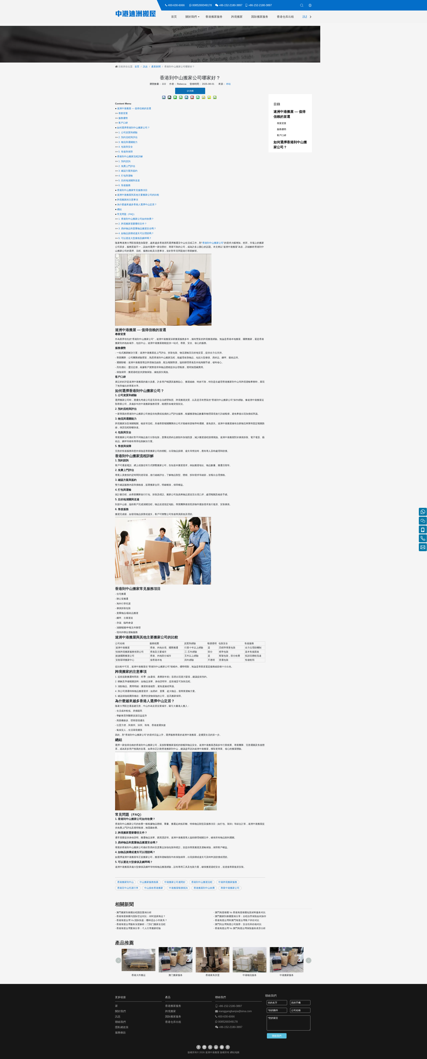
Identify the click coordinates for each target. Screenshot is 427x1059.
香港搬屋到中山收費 (204, 888)
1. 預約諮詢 (124, 161)
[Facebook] (198, 1047)
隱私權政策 (121, 1027)
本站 (228, 84)
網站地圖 (234, 1052)
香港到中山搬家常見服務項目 (132, 190)
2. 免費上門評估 (126, 166)
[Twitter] (210, 1047)
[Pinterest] (228, 1047)
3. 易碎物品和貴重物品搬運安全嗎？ (137, 228)
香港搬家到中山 (125, 882)
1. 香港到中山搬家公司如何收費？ (136, 218)
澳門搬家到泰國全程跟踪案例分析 (133, 912)
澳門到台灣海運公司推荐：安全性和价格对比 (238, 924)
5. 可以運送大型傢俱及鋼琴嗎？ (134, 238)
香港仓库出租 (285, 16)
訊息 (305, 16)
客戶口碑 (123, 122)
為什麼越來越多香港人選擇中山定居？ (137, 204)
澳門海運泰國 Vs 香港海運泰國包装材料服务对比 (240, 912)
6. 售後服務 (124, 185)
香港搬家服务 (214, 16)
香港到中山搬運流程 (201, 882)
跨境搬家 (237, 16)
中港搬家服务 (251, 975)
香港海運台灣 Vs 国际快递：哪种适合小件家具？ (141, 920)
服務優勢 (123, 118)
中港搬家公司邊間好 (174, 882)
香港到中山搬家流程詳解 (130, 156)
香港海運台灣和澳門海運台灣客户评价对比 (237, 920)
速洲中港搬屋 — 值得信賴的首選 (134, 108)
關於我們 (191, 16)
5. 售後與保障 (125, 151)
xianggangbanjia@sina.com (235, 1011)
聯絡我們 (120, 1021)
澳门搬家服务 (139, 975)
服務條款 (120, 1032)
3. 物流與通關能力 (127, 142)
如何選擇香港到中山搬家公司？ (133, 127)
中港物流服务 (213, 975)
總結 (119, 209)
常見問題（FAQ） (126, 214)
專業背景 (123, 113)
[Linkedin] (204, 1047)
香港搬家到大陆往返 (287, 975)
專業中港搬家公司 (230, 888)
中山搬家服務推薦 (149, 882)
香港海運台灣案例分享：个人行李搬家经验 (138, 928)
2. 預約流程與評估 (127, 137)
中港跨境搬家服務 (227, 882)
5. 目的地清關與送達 (129, 180)
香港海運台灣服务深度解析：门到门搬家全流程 (140, 924)
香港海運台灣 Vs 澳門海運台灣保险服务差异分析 (240, 928)
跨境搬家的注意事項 (127, 199)
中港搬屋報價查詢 (178, 888)
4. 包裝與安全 (125, 146)
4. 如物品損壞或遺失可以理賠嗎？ (136, 233)
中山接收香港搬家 (153, 888)
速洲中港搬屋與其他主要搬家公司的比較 (138, 194)
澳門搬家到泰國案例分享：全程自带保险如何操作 (240, 916)
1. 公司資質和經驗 (127, 132)
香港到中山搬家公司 (212, 242)
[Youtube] (216, 1047)
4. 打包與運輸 (125, 175)
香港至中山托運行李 (127, 888)
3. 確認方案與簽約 (127, 170)
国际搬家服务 (259, 16)
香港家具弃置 (176, 975)
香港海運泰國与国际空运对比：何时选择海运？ (140, 916)
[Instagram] (222, 1047)
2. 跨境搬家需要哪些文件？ (132, 223)
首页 (174, 16)
